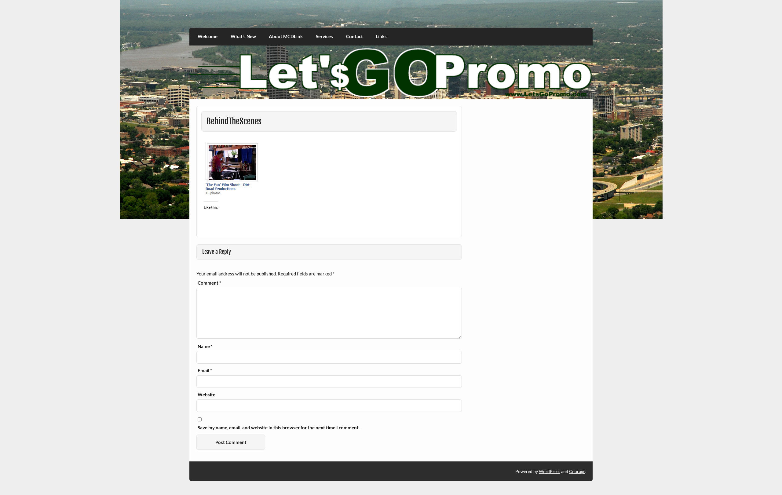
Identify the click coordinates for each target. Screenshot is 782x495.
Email (205, 370)
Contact (354, 36)
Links (381, 36)
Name (205, 346)
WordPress (549, 471)
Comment (209, 283)
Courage (577, 471)
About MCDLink (286, 36)
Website (206, 394)
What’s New (243, 36)
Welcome (207, 36)
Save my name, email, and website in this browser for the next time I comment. (279, 427)
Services (324, 36)
